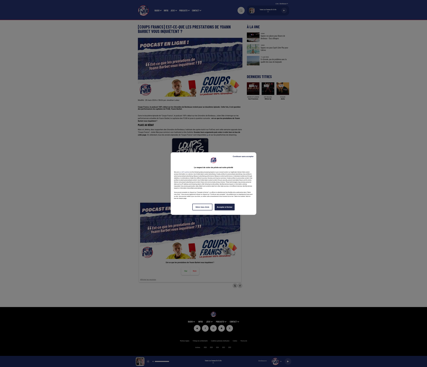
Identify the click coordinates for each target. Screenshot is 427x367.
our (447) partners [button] (184, 172)
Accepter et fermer (224, 207)
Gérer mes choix (202, 207)
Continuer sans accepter (243, 156)
